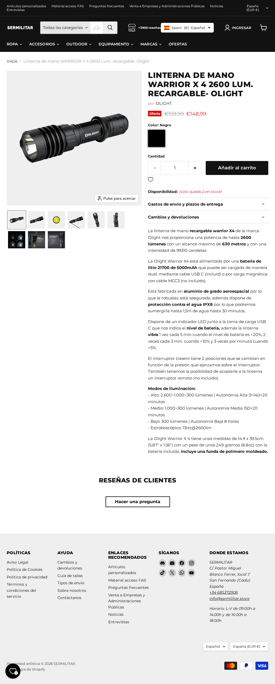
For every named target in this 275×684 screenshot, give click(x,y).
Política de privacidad (27, 577)
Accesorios (42, 44)
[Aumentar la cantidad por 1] (195, 168)
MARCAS (149, 44)
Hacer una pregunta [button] (137, 501)
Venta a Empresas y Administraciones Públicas (167, 6)
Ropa (13, 44)
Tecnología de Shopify (26, 669)
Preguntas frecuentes (106, 6)
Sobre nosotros (71, 590)
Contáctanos (69, 597)
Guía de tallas (70, 575)
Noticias (216, 6)
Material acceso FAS (68, 6)
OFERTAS (178, 44)
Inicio (12, 61)
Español (213, 646)
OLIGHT (164, 103)
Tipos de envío (70, 583)
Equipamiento (114, 44)
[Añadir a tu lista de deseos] (208, 180)
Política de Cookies (24, 569)
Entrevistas (16, 10)
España (252, 8)
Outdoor (77, 44)
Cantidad (156, 156)
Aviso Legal (17, 562)
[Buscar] (110, 28)
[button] (239, 27)
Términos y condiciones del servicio (21, 590)
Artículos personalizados (26, 6)
